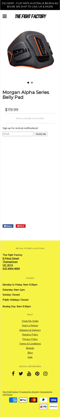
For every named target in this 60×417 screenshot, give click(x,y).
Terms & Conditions (30, 343)
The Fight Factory (11, 392)
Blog (30, 352)
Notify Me (41, 134)
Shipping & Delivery (30, 330)
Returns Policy (30, 334)
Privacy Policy (30, 339)
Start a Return (30, 325)
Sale (30, 357)
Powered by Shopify (29, 392)
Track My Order (30, 321)
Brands (30, 348)
